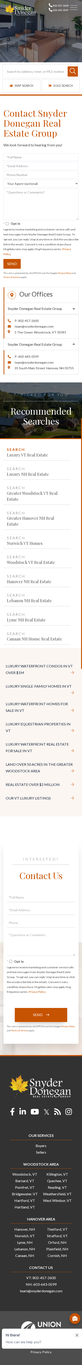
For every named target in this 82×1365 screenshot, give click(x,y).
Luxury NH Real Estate (28, 474)
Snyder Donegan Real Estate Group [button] (35, 308)
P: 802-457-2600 (27, 321)
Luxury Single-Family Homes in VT (39, 686)
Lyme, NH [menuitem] (25, 1242)
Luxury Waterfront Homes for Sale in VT (37, 707)
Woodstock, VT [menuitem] (24, 1174)
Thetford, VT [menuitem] (57, 1229)
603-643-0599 (60, 10)
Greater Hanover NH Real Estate (30, 521)
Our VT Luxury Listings (28, 798)
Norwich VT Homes (25, 543)
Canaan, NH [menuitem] (24, 1255)
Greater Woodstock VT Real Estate (32, 496)
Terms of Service (11, 277)
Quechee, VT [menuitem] (57, 1181)
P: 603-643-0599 (27, 356)
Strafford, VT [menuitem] (57, 1236)
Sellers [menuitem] (41, 1152)
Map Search (23, 85)
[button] (73, 71)
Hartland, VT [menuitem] (25, 1207)
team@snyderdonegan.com (34, 326)
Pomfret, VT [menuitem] (25, 1187)
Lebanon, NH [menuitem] (24, 1249)
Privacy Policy (65, 273)
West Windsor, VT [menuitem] (57, 1200)
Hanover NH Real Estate (29, 581)
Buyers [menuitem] (41, 1145)
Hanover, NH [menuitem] (24, 1229)
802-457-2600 (60, 5)
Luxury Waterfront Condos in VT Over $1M (39, 669)
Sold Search (63, 85)
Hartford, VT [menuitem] (24, 1200)
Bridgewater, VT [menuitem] (25, 1194)
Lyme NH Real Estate (26, 620)
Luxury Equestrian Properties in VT (38, 727)
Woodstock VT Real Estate (31, 562)
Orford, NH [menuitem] (57, 1242)
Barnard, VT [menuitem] (24, 1181)
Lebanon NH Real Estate (29, 600)
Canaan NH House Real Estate (34, 639)
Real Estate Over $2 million (33, 784)
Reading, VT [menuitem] (57, 1187)
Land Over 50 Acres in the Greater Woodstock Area (39, 767)
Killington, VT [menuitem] (57, 1174)
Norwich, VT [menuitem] (25, 1236)
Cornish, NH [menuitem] (57, 1255)
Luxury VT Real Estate (27, 455)
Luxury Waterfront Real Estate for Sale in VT (37, 747)
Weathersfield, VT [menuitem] (57, 1194)
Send (12, 263)
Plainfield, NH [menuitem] (57, 1249)
